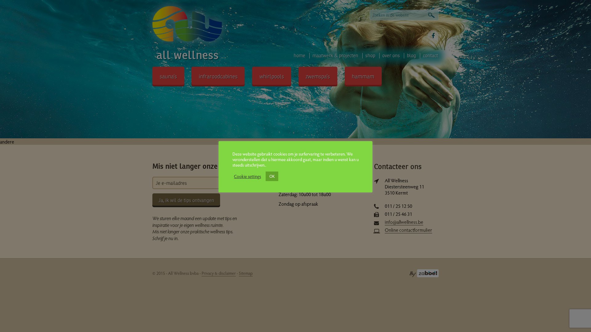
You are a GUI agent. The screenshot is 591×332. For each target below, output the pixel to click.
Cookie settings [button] (247, 176)
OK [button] (272, 176)
